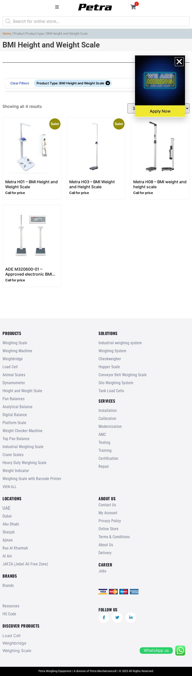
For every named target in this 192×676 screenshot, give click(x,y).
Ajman (7, 540)
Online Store (108, 528)
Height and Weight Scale (22, 390)
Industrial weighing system (120, 342)
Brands (8, 585)
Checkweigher (109, 358)
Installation (107, 410)
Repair (103, 466)
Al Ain (7, 556)
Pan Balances (13, 398)
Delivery (105, 552)
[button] (57, 6)
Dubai (7, 516)
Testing (104, 442)
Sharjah (8, 532)
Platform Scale (14, 422)
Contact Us (107, 505)
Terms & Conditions (114, 536)
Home (6, 33)
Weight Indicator (15, 470)
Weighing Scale (14, 342)
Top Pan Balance (16, 438)
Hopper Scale (109, 366)
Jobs (102, 571)
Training (105, 450)
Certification (108, 458)
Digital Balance (14, 414)
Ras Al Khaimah (15, 548)
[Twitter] (117, 617)
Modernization (110, 426)
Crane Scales (13, 454)
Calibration (107, 418)
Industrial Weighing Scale (23, 446)
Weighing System (112, 350)
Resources (10, 606)
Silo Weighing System (115, 382)
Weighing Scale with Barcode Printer (31, 478)
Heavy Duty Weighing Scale (24, 462)
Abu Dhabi (10, 524)
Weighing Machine (17, 350)
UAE (6, 508)
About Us (105, 544)
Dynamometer (13, 382)
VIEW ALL (9, 487)
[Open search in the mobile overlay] (96, 21)
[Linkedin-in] (131, 617)
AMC (102, 434)
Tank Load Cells (111, 390)
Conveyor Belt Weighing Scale (122, 374)
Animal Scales (13, 374)
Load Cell (10, 366)
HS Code (9, 614)
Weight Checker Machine (22, 430)
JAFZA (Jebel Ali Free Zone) (25, 564)
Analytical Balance (17, 406)
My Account (107, 512)
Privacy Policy (109, 520)
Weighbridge (12, 358)
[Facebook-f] (103, 617)
